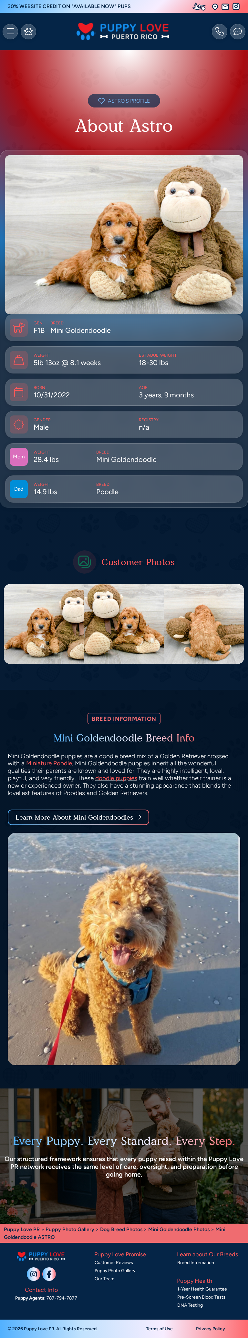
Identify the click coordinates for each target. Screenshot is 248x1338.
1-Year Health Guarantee (202, 1289)
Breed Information (195, 1262)
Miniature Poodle (49, 763)
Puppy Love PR (22, 1229)
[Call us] (219, 31)
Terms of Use (159, 1329)
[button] (215, 7)
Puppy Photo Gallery (70, 1229)
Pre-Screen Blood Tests (201, 1297)
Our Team (104, 1279)
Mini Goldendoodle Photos (179, 1229)
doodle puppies (116, 778)
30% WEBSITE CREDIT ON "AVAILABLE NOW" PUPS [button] (69, 6)
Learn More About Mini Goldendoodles (74, 817)
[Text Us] (237, 31)
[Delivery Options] (200, 6)
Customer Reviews (114, 1262)
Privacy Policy (210, 1329)
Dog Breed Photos (121, 1229)
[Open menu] (10, 31)
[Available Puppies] (28, 31)
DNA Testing (190, 1305)
